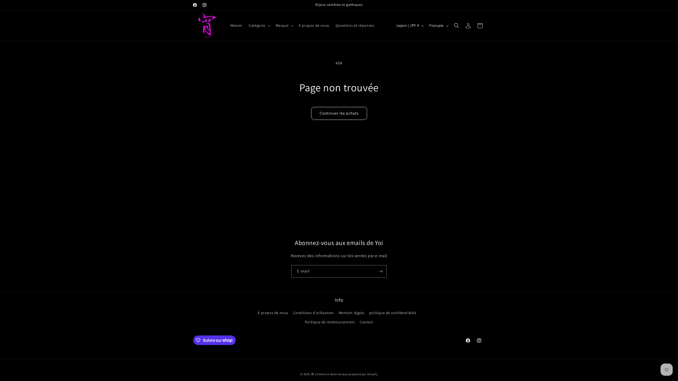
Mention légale (351, 312)
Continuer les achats (339, 113)
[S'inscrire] (380, 271)
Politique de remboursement (330, 322)
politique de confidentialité (392, 312)
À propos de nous (273, 312)
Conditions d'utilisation (313, 312)
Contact (366, 322)
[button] (259, 25)
